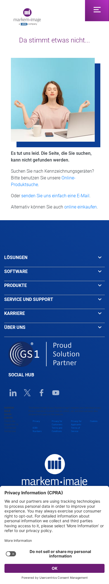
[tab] (54, 260)
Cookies (94, 421)
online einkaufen (80, 207)
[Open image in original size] (27, 16)
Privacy (36, 421)
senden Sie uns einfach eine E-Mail (55, 195)
